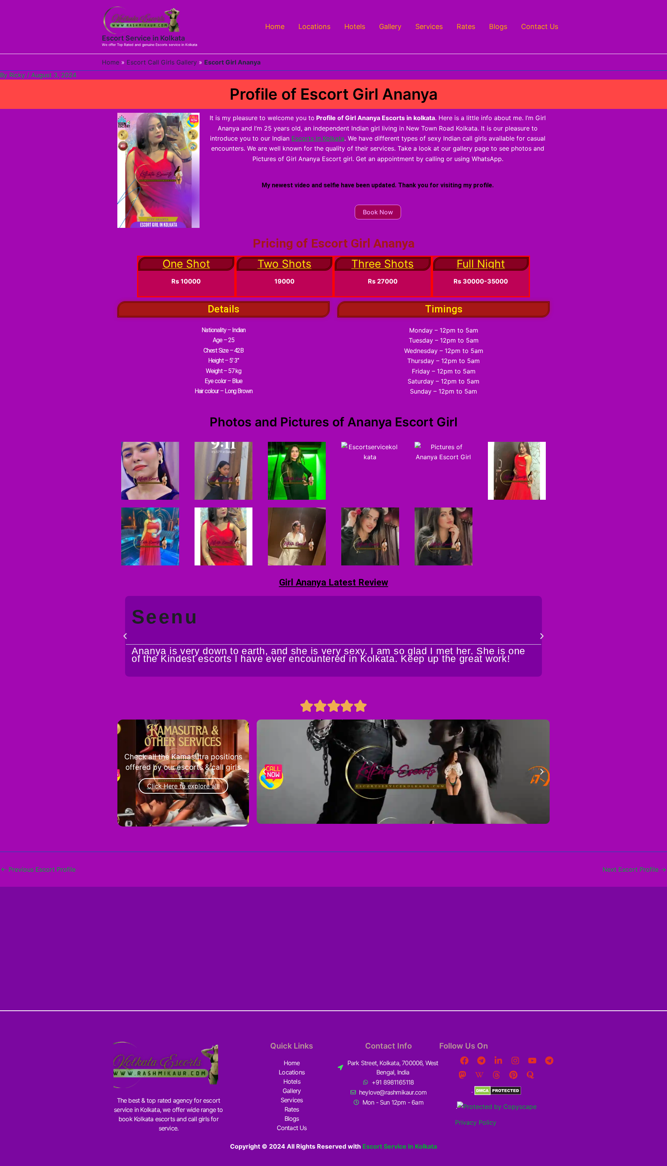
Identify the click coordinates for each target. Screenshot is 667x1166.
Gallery (390, 26)
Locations (314, 26)
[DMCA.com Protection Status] (496, 1090)
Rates (466, 26)
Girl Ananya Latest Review (333, 582)
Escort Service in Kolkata (143, 38)
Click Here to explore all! (183, 786)
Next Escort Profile (634, 869)
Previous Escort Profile (38, 869)
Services (429, 26)
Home (274, 26)
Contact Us (539, 26)
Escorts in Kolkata (317, 138)
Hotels (354, 26)
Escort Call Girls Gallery (162, 62)
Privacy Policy (475, 1122)
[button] (125, 636)
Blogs (498, 26)
